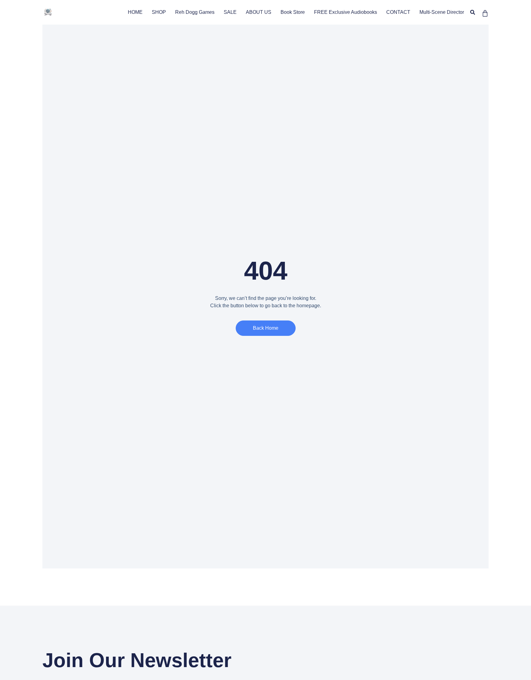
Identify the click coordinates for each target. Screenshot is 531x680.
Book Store (293, 12)
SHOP (159, 12)
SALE (230, 12)
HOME (135, 12)
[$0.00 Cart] (485, 13)
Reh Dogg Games (194, 12)
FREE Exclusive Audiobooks (345, 12)
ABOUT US (258, 12)
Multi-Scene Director (441, 12)
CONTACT (398, 12)
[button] (473, 12)
